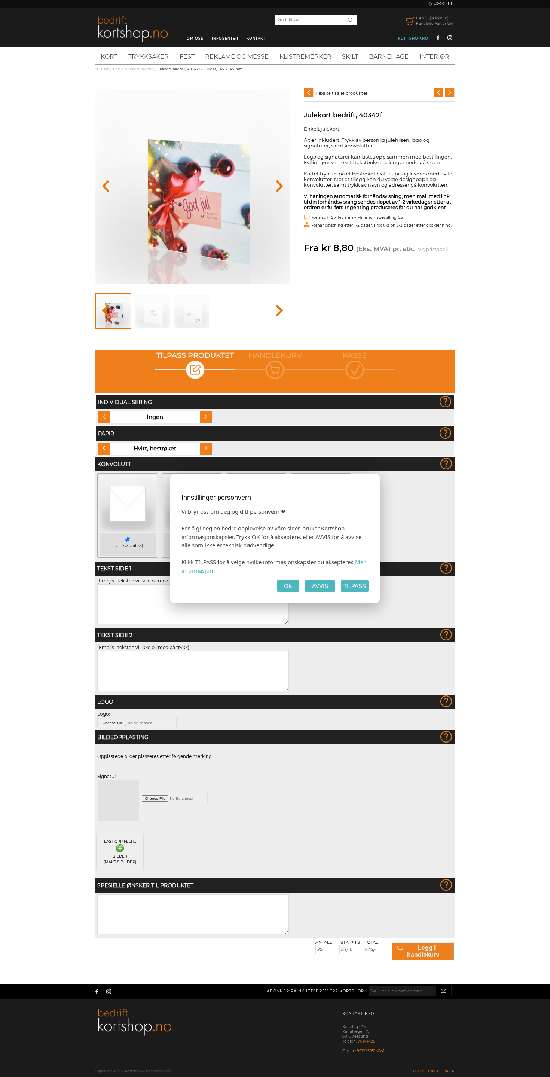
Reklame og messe (237, 56)
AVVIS (320, 586)
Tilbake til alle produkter (341, 93)
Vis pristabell (433, 249)
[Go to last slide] (106, 186)
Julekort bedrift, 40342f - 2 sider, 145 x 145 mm (199, 69)
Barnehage (389, 56)
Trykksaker (148, 56)
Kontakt (256, 38)
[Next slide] (278, 186)
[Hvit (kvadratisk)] (128, 530)
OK (288, 586)
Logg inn (443, 3)
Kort (109, 56)
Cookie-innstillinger (434, 1071)
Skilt (350, 56)
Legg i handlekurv (423, 951)
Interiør (434, 56)
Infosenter (225, 38)
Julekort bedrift (139, 69)
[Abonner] (444, 991)
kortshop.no (413, 38)
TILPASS (354, 586)
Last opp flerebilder (120, 852)
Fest (187, 56)
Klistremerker (305, 56)
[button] (113, 311)
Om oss (195, 38)
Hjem (104, 69)
